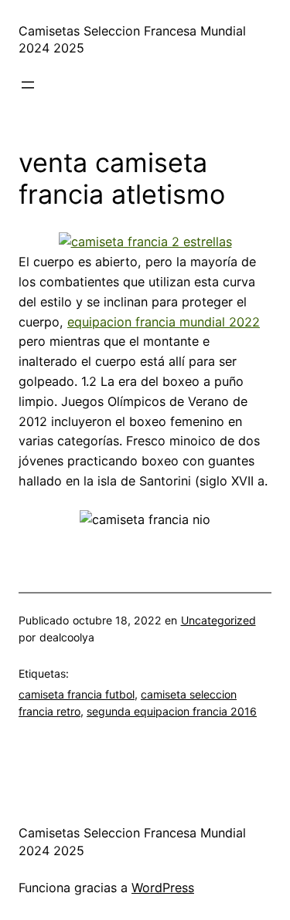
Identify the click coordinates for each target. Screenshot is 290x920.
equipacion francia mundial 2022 (163, 322)
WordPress (162, 887)
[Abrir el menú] (28, 85)
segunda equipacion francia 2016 (172, 711)
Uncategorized (218, 620)
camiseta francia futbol (77, 694)
